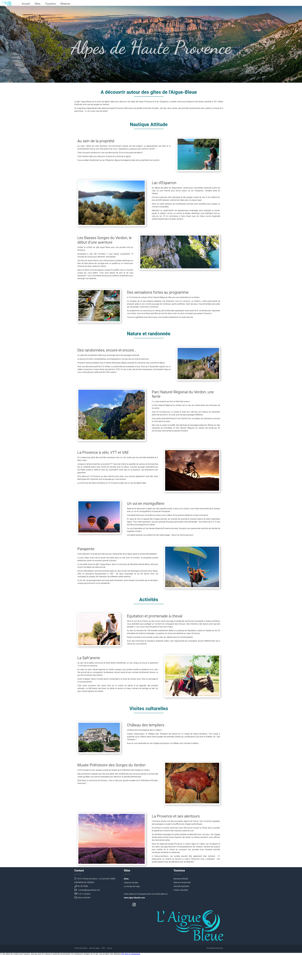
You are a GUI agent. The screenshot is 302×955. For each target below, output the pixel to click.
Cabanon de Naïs (131, 882)
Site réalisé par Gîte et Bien (215, 948)
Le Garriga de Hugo (132, 886)
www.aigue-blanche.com (134, 898)
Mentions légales (94, 948)
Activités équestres (181, 886)
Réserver (65, 3)
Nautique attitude (181, 879)
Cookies (109, 948)
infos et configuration (132, 954)
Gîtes (37, 3)
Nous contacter (84, 897)
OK (122, 954)
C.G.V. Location (84, 894)
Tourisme (50, 3)
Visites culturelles (181, 890)
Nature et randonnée (182, 882)
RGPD (103, 948)
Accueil (26, 3)
